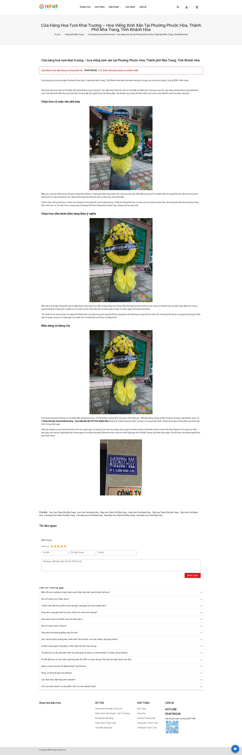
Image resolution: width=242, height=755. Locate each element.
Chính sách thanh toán (105, 723)
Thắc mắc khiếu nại (103, 728)
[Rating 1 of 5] (51, 546)
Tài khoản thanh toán (147, 728)
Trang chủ (85, 7)
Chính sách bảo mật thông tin (108, 709)
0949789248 (90, 70)
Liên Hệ (142, 7)
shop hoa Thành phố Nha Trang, (113, 512)
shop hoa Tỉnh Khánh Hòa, (139, 512)
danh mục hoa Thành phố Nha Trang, (119, 515)
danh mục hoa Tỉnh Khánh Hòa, (149, 515)
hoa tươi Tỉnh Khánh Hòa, (88, 512)
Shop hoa (141, 713)
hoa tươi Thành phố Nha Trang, (62, 512)
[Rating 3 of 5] (58, 546)
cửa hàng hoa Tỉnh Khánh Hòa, (89, 515)
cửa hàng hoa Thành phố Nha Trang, (59, 515)
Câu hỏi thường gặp (146, 718)
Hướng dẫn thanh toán (147, 723)
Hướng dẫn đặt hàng (104, 718)
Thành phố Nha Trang (74, 34)
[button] (186, 7)
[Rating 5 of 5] (65, 546)
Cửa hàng (130, 7)
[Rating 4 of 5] (61, 546)
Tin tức (57, 34)
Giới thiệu (99, 7)
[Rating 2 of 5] (55, 546)
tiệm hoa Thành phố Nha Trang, (165, 512)
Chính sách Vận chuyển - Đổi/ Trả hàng (112, 713)
